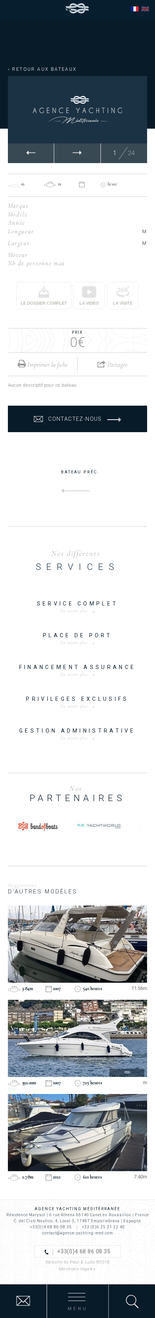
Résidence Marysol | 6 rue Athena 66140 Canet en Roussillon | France (77, 1215)
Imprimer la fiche (47, 364)
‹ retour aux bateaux (42, 69)
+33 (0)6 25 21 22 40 (103, 1227)
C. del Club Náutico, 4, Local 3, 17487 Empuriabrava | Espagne (77, 1221)
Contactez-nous (75, 419)
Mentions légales (77, 1269)
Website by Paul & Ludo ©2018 (77, 1262)
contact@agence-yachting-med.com (77, 1233)
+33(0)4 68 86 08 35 (51, 1227)
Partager (117, 364)
